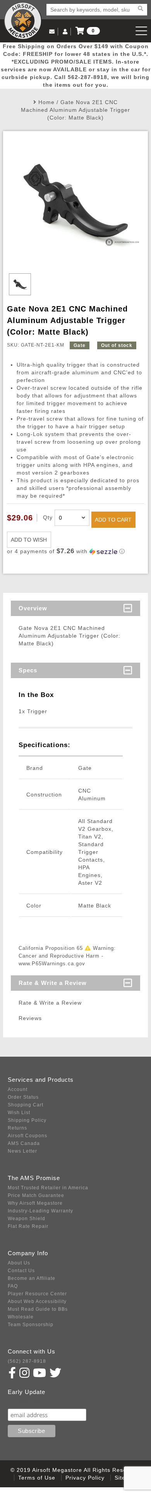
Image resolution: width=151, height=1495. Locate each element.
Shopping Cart (25, 1105)
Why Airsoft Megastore (35, 1203)
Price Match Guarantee (36, 1195)
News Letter (22, 1151)
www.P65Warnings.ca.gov (52, 963)
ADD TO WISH (29, 540)
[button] (75, 551)
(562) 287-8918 (27, 1361)
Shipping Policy (27, 1120)
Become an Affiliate (31, 1278)
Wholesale (21, 1317)
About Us (19, 1263)
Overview (33, 608)
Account (17, 1089)
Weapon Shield (26, 1218)
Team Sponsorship (30, 1324)
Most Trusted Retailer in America (48, 1187)
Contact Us (21, 1270)
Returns (17, 1128)
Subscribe (24, 1401)
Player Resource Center (37, 1293)
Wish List (19, 1112)
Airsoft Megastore (23, 21)
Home (46, 102)
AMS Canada (24, 1143)
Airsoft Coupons (27, 1135)
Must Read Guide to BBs (38, 1309)
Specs (28, 670)
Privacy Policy (85, 1478)
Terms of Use (36, 1478)
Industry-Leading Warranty (40, 1211)
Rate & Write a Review (53, 983)
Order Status (23, 1097)
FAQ (13, 1286)
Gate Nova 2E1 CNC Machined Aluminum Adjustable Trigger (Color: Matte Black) (75, 110)
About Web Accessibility (37, 1301)
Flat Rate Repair (28, 1226)
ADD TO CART (113, 520)
